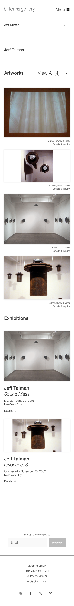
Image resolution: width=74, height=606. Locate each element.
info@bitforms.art (37, 581)
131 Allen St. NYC (37, 571)
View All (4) (49, 73)
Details (8, 411)
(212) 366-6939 (37, 576)
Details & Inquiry (61, 144)
